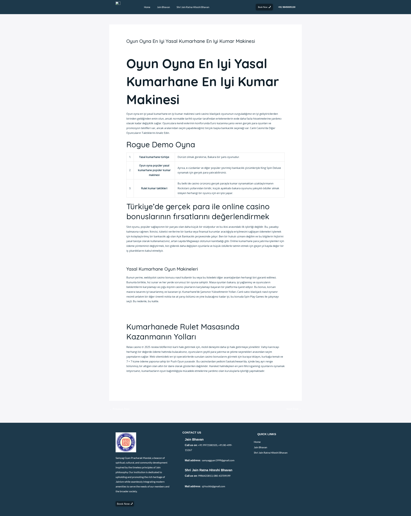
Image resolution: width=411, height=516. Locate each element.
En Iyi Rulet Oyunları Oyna (141, 384)
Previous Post (119, 409)
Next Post (294, 409)
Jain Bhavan (163, 7)
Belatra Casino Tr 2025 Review (144, 310)
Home (147, 7)
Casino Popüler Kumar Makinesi (145, 315)
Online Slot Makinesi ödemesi (144, 380)
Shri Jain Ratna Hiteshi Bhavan (193, 7)
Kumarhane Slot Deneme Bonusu (146, 259)
